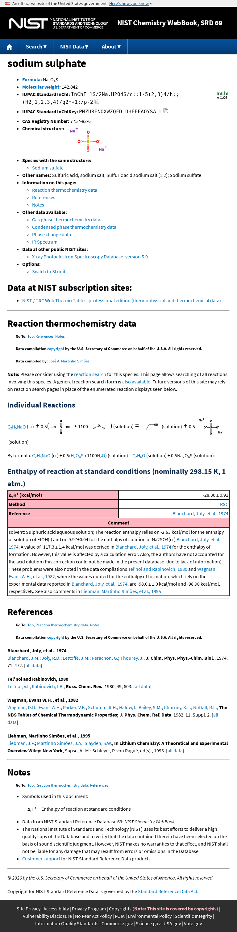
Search (34, 46)
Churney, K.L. (177, 707)
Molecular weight (40, 87)
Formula (31, 79)
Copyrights (120, 908)
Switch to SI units (50, 271)
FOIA (120, 916)
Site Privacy (28, 908)
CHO (138, 455)
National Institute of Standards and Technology (58, 23)
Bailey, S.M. (150, 707)
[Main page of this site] (9, 46)
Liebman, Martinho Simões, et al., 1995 (121, 591)
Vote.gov (193, 923)
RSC (224, 504)
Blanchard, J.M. (23, 658)
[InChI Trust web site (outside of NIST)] (222, 98)
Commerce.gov (117, 923)
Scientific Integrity (193, 916)
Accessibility (56, 908)
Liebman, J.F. (21, 743)
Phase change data (51, 234)
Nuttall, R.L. (205, 707)
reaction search (90, 374)
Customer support (41, 858)
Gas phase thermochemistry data (66, 219)
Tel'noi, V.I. (18, 686)
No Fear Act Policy (93, 916)
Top (30, 336)
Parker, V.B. (74, 707)
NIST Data (72, 46)
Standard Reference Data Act (167, 891)
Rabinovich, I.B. (48, 686)
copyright (55, 348)
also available (136, 381)
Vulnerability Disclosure (47, 916)
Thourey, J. (131, 658)
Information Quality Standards (66, 923)
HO (101, 455)
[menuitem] (9, 46)
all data (33, 665)
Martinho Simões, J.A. (59, 743)
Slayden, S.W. (98, 743)
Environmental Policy (150, 916)
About (109, 46)
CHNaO (16, 427)
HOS (77, 455)
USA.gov (172, 923)
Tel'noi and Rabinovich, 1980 (157, 569)
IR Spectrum (44, 242)
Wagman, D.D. (21, 707)
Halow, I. (127, 707)
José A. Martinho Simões (69, 361)
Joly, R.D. (51, 658)
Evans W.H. (50, 707)
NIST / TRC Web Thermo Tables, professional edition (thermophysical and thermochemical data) (121, 300)
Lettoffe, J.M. (76, 658)
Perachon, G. (105, 658)
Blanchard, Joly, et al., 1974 (200, 513)
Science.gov (148, 923)
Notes (38, 205)
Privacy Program (89, 908)
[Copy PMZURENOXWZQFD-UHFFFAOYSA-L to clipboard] (165, 112)
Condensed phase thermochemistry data (74, 227)
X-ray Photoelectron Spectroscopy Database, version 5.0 (90, 256)
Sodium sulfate (48, 168)
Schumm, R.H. (102, 707)
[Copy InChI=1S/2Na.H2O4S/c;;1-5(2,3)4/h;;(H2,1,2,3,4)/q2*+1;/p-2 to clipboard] (96, 103)
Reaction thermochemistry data (64, 190)
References (43, 197)
